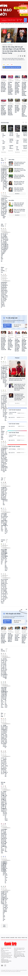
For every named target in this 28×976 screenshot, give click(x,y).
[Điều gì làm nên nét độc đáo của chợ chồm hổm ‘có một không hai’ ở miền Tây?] (5, 653)
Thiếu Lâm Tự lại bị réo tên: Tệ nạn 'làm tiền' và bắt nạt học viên (17, 379)
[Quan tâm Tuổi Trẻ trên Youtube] (2, 965)
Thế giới (16, 23)
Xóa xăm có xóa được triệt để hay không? (17, 637)
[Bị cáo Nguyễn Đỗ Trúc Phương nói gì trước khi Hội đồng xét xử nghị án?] (1, 162)
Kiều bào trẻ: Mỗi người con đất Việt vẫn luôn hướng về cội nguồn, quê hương (4, 668)
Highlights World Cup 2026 (10, 128)
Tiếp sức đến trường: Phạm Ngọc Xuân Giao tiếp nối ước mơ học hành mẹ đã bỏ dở (6, 697)
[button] (23, 122)
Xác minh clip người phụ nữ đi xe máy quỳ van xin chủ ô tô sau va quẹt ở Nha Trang (2, 591)
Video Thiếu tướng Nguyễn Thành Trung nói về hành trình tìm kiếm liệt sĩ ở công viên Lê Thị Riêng (2, 697)
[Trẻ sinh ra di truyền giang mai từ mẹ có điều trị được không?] (24, 628)
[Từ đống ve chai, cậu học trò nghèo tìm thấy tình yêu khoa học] (1, 653)
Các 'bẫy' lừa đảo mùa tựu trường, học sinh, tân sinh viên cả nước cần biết (6, 767)
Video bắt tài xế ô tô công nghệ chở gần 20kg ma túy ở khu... (19, 170)
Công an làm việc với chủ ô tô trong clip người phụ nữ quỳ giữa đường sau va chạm (6, 560)
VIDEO (4, 20)
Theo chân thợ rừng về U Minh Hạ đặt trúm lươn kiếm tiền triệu (4, 375)
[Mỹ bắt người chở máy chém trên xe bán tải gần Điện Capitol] (1, 886)
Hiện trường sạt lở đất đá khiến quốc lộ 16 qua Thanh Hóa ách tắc (2, 556)
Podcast (17, 358)
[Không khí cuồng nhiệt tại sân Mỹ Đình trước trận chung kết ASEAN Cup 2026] (3, 100)
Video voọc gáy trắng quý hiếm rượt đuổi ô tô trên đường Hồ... (19, 176)
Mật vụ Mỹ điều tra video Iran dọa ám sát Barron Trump (6, 494)
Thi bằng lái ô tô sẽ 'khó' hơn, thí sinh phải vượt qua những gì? (4, 765)
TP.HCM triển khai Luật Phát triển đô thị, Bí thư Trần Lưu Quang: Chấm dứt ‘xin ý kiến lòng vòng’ (6, 178)
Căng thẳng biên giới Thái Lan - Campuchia (24, 128)
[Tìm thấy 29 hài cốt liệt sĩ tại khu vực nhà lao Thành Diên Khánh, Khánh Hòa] (24, 100)
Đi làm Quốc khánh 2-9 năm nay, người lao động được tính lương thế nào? (2, 734)
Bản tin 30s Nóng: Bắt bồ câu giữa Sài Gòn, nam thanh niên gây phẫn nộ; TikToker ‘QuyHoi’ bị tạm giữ (6, 242)
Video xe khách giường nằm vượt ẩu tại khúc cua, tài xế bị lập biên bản (6, 206)
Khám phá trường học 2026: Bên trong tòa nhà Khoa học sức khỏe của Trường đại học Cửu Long (4, 294)
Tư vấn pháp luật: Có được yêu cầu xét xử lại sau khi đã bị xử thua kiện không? (10, 344)
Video (16, 937)
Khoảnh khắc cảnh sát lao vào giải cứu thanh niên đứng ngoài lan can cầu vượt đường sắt (6, 589)
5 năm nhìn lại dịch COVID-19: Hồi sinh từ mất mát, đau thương (4, 693)
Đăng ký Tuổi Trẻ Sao (25, 20)
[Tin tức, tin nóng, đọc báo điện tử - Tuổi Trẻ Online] (1, 20)
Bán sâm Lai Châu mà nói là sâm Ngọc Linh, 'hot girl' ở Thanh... (19, 183)
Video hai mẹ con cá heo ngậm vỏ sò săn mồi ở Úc (2, 402)
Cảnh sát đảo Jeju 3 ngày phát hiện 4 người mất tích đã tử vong (2, 522)
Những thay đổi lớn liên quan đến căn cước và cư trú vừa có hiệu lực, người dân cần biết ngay (4, 460)
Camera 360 (3, 127)
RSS (16, 957)
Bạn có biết (25, 23)
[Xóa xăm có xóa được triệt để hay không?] (17, 628)
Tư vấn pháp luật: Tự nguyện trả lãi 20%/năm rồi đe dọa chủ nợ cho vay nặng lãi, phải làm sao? (17, 344)
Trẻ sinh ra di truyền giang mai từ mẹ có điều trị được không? (24, 638)
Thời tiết (4, 888)
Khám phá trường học (2, 277)
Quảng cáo (21, 20)
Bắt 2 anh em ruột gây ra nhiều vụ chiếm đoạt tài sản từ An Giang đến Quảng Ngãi (4, 208)
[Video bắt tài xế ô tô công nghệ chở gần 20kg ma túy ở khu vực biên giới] (11, 170)
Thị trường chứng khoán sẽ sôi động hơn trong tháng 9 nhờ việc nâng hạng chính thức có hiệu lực (6, 736)
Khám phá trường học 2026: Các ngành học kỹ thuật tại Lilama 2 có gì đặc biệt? (6, 291)
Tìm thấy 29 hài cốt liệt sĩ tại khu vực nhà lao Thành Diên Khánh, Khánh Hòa (24, 111)
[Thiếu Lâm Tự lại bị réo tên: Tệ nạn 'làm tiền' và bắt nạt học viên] (17, 369)
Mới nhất (2, 23)
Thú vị (13, 23)
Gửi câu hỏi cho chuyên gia (17, 325)
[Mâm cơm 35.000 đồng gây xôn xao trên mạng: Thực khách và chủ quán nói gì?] (11, 211)
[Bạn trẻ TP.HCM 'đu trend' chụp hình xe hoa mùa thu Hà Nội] (1, 361)
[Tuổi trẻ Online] (10, 943)
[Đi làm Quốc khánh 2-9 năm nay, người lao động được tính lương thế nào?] (1, 718)
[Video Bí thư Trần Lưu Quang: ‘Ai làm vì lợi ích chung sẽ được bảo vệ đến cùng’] (1, 192)
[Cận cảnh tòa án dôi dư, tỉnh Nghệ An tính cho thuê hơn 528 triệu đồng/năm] (10, 100)
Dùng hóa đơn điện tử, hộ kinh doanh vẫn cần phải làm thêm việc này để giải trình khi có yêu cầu (3, 343)
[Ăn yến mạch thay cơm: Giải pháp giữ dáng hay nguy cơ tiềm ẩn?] (10, 628)
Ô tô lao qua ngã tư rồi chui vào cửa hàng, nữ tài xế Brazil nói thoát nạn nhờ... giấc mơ (4, 590)
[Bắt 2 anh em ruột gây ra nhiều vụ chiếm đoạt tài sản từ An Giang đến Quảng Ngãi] (3, 192)
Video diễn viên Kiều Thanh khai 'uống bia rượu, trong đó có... (19, 189)
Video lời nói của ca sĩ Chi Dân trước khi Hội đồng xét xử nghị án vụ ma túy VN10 (3, 87)
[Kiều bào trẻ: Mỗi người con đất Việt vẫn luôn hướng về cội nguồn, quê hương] (3, 653)
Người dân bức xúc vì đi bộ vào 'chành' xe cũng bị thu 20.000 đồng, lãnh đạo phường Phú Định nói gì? (19, 387)
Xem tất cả (3, 152)
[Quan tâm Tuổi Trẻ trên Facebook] (5, 965)
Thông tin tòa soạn (4, 959)
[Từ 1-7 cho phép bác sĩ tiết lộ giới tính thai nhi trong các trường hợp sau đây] (3, 628)
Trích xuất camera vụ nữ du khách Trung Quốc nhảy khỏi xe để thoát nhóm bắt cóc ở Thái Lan (6, 523)
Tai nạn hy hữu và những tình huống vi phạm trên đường (3, 129)
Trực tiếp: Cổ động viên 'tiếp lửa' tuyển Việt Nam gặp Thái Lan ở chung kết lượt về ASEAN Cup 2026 (24, 89)
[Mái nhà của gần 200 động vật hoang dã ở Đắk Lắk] (17, 100)
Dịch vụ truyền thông (18, 955)
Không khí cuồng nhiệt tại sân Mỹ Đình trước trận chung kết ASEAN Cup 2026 (3, 110)
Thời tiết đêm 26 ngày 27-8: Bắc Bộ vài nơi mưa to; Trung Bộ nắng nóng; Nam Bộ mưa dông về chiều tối (4, 906)
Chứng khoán (16, 129)
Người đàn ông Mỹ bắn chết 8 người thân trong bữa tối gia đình (4, 496)
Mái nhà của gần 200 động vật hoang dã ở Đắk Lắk (17, 109)
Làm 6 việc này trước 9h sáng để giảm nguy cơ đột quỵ (2, 765)
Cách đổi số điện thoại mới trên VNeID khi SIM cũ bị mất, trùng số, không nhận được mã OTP (2, 459)
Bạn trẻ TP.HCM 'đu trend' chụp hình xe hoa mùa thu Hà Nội (2, 373)
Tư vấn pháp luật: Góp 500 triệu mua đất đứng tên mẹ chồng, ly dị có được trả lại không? (24, 344)
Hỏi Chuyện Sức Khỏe (17, 631)
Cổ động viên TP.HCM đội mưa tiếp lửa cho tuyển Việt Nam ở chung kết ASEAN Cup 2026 (10, 88)
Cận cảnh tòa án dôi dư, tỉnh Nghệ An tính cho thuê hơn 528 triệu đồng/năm (10, 110)
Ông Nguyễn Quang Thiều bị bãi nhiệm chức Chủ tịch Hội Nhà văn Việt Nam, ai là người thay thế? (19, 396)
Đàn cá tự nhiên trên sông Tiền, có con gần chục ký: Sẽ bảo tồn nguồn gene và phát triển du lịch (6, 408)
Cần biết (17, 20)
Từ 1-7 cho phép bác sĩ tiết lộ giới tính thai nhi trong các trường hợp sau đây (3, 638)
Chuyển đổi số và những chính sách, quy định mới (3, 433)
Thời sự (19, 937)
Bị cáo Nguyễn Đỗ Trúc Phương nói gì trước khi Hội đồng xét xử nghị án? (2, 175)
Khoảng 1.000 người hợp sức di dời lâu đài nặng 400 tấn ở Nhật (4, 519)
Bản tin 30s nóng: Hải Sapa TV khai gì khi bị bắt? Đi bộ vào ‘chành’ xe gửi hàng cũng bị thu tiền (4, 243)
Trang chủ (3, 937)
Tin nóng (6, 23)
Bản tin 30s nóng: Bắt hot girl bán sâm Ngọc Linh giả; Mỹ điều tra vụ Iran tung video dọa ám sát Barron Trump (14, 50)
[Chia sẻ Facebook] (20, 56)
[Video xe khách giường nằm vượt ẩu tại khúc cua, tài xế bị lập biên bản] (5, 192)
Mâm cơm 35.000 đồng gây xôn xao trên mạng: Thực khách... (19, 211)
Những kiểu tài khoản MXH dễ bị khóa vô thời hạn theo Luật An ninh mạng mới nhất (4, 736)
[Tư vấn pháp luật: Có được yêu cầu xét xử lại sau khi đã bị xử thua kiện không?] (10, 332)
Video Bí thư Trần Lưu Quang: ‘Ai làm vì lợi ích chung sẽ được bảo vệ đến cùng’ (2, 207)
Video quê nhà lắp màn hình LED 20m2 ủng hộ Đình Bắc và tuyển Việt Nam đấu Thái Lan (17, 88)
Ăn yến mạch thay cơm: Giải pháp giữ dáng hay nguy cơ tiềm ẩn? (10, 637)
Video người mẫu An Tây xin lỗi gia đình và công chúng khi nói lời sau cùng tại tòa (4, 179)
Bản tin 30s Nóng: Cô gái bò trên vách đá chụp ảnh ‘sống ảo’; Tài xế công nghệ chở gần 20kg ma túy (2, 247)
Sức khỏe (10, 630)
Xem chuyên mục (7, 325)
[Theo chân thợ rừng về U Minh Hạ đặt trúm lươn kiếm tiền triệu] (3, 361)
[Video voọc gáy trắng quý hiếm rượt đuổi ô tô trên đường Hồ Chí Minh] (11, 176)
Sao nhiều (11, 200)
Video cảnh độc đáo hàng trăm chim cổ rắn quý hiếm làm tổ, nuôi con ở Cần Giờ (4, 406)
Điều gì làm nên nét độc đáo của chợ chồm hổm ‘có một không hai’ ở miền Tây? (6, 668)
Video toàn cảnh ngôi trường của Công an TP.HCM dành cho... (19, 204)
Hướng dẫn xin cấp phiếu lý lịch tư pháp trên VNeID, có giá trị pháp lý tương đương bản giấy (6, 459)
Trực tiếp (10, 23)
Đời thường (20, 23)
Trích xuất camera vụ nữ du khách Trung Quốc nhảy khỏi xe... (19, 164)
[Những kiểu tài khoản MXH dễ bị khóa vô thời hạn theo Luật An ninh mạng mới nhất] (3, 718)
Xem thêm (4, 926)
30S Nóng (5, 44)
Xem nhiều (11, 159)
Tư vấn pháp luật (10, 335)
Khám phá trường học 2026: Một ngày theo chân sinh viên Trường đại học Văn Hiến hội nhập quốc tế (2, 295)
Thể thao (10, 79)
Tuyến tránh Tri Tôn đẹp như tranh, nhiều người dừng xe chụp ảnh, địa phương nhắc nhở (6, 377)
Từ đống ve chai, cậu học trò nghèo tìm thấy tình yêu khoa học (2, 667)
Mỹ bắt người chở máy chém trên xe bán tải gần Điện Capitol (2, 493)
